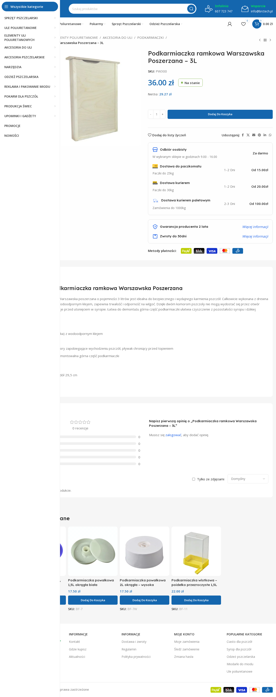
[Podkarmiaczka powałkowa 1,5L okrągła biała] (93, 551)
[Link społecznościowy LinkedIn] (264, 135)
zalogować (173, 435)
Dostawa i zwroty (134, 642)
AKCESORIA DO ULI (117, 37)
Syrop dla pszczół (239, 649)
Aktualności (77, 657)
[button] (93, 600)
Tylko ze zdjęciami (210, 479)
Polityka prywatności (136, 657)
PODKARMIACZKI (150, 37)
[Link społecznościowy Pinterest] (259, 135)
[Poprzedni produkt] (259, 40)
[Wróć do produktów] (265, 40)
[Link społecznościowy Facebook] (242, 135)
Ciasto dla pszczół (239, 642)
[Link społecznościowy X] (248, 135)
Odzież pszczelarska (241, 657)
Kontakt (74, 642)
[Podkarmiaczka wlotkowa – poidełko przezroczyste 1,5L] (196, 551)
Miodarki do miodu (240, 664)
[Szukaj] (191, 9)
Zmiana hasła (183, 657)
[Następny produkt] (270, 40)
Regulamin (129, 649)
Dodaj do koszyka (220, 114)
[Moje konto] (230, 24)
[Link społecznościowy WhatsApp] (270, 135)
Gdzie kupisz (77, 649)
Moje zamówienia (186, 642)
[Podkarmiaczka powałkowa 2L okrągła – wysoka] (144, 551)
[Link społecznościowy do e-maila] (254, 135)
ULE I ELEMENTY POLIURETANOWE (70, 37)
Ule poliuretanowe (239, 671)
